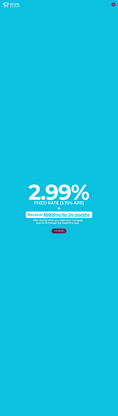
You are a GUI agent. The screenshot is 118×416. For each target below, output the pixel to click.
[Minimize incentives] (113, 4)
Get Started (59, 231)
